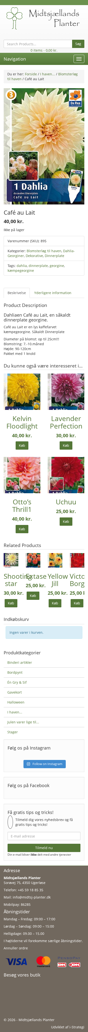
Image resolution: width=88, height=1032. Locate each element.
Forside (31, 74)
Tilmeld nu (44, 847)
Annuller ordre (16, 948)
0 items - (44, 50)
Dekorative (34, 255)
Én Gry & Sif (17, 682)
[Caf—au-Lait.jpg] (44, 146)
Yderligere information (52, 292)
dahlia (22, 265)
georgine (57, 265)
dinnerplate (38, 265)
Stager (12, 732)
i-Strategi (76, 1027)
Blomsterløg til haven (44, 251)
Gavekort (14, 692)
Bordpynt (14, 672)
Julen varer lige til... (23, 722)
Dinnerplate (54, 255)
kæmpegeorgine (21, 270)
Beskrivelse (17, 292)
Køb (22, 445)
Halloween (15, 702)
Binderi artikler (19, 662)
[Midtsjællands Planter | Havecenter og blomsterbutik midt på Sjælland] (44, 18)
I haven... (47, 74)
